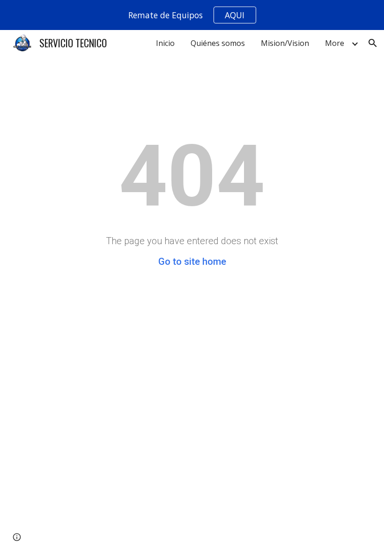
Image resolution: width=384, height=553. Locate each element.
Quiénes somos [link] (218, 43)
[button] (373, 43)
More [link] (334, 43)
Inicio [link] (165, 43)
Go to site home (192, 261)
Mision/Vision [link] (285, 43)
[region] (192, 15)
